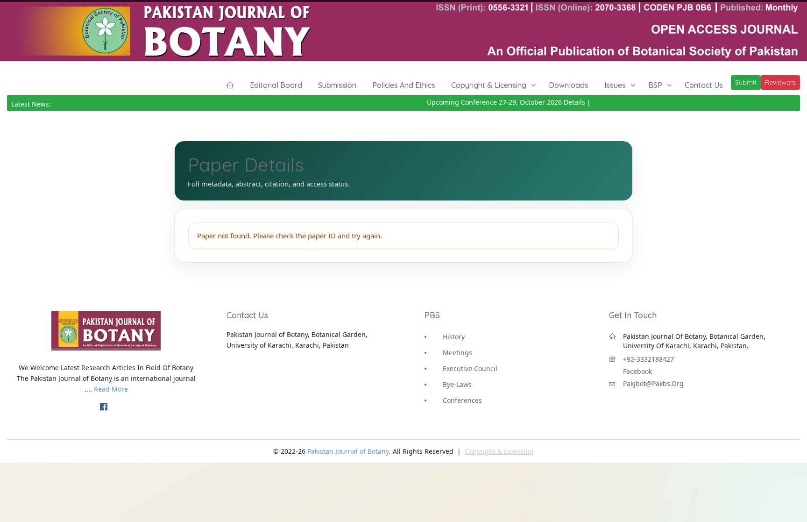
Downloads (568, 85)
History (454, 336)
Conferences (462, 400)
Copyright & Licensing (488, 85)
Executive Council (470, 368)
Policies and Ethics (403, 85)
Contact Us (704, 85)
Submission (337, 85)
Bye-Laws (457, 384)
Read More (111, 389)
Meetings (457, 352)
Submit (746, 82)
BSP (655, 85)
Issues (615, 85)
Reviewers (780, 82)
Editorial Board (276, 85)
